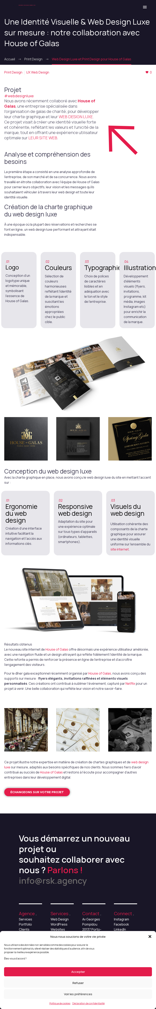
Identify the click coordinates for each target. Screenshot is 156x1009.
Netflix (130, 683)
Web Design (60, 919)
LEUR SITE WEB (42, 138)
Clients (24, 929)
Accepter (78, 972)
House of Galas (57, 649)
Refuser (78, 983)
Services (25, 919)
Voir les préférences (78, 994)
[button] (150, 936)
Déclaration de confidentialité (88, 1003)
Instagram (121, 919)
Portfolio (25, 924)
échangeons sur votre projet (37, 792)
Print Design (13, 72)
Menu (145, 7)
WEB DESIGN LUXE (76, 116)
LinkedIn (120, 929)
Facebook (121, 924)
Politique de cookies (59, 1003)
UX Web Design (37, 72)
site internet (119, 549)
